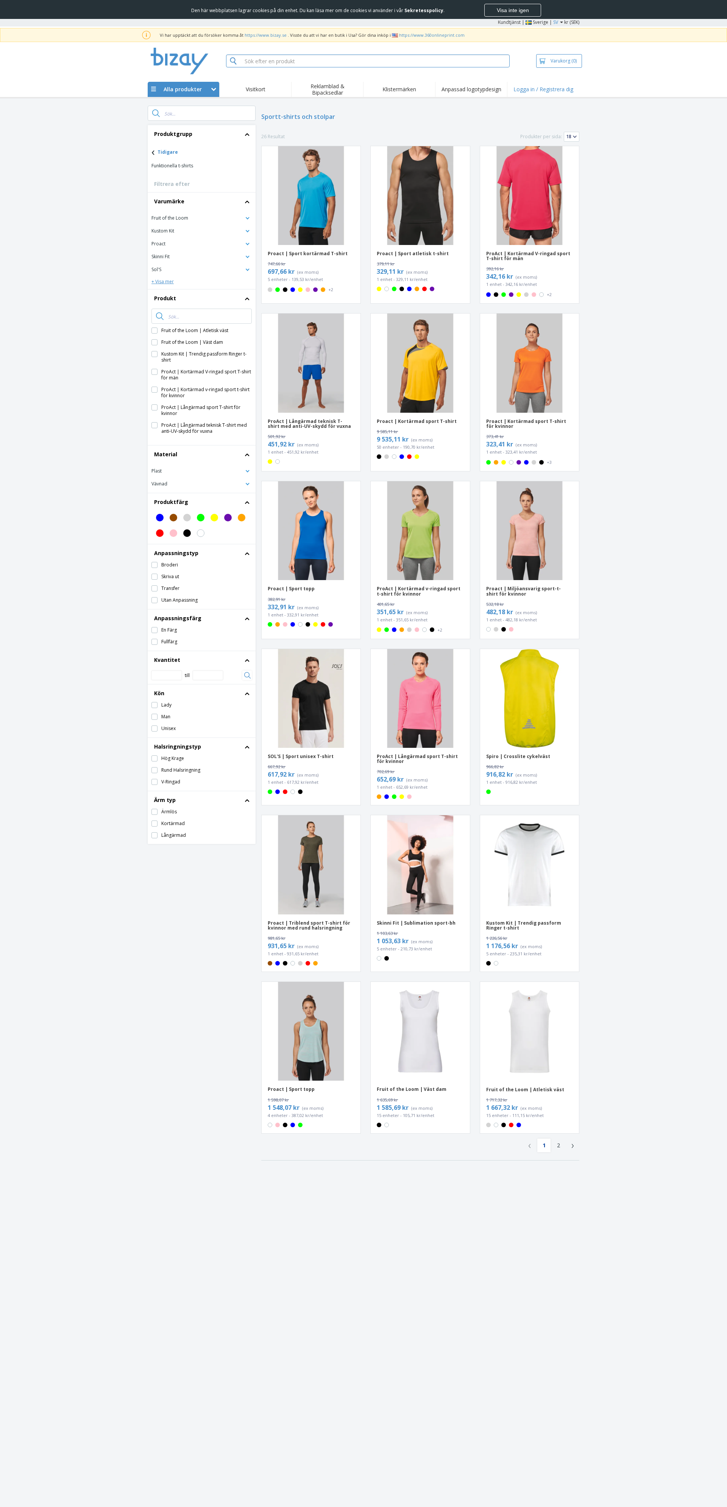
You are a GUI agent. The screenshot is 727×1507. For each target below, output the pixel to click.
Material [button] (165, 454)
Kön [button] (159, 693)
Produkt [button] (165, 298)
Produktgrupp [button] (173, 133)
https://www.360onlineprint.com (432, 35)
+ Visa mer (162, 281)
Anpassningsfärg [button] (177, 618)
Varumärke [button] (169, 201)
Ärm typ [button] (165, 799)
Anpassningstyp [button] (176, 553)
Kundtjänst (509, 22)
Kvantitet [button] (167, 659)
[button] (201, 217)
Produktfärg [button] (171, 501)
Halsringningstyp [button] (177, 746)
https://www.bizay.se (266, 35)
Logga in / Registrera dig (543, 89)
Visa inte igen (513, 10)
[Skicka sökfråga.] (156, 113)
